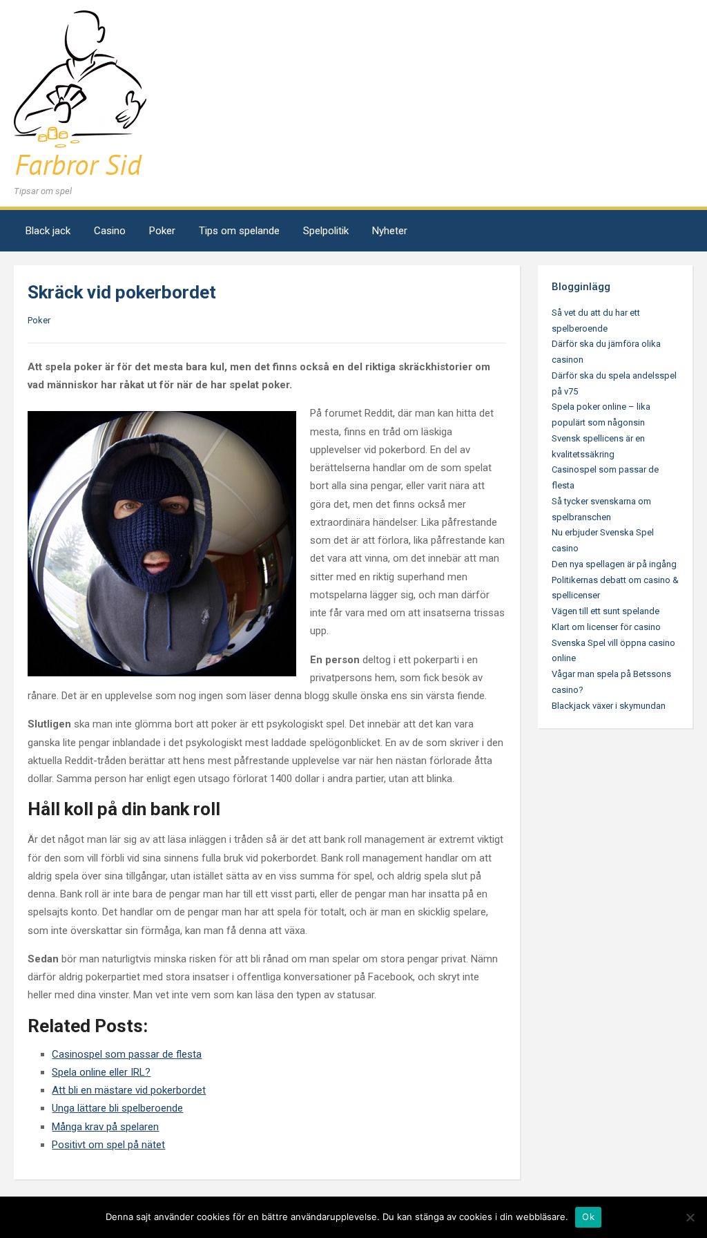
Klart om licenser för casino (606, 627)
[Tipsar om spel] (80, 95)
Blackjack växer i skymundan (609, 706)
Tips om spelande (239, 231)
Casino (110, 231)
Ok (588, 1216)
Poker (162, 231)
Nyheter (389, 231)
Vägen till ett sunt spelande (605, 611)
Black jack (48, 231)
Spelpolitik (326, 231)
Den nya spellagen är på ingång (614, 564)
